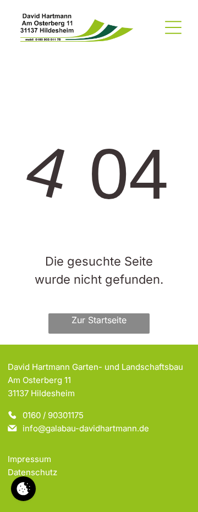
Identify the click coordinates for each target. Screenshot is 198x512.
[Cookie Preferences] (23, 488)
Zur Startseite (99, 319)
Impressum (29, 459)
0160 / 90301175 (53, 415)
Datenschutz (32, 472)
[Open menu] (173, 27)
